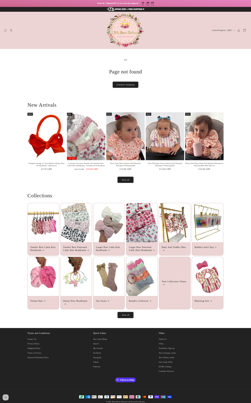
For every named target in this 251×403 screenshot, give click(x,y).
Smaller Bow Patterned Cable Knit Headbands (75, 248)
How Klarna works (166, 358)
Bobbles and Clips (204, 247)
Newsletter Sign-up (167, 348)
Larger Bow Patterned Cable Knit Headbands (140, 248)
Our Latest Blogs (100, 339)
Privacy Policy (33, 344)
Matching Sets (202, 301)
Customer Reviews (166, 371)
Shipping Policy (34, 348)
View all (125, 180)
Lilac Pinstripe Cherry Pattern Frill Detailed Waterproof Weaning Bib (165, 164)
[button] (5, 30)
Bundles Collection (139, 301)
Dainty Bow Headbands (75, 301)
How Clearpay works (167, 353)
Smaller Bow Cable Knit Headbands (42, 248)
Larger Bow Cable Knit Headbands (108, 248)
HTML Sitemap (165, 367)
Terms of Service (34, 353)
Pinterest (96, 367)
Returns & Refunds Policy (38, 358)
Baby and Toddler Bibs (174, 247)
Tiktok (96, 362)
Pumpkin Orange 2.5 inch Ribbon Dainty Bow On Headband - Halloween (47, 164)
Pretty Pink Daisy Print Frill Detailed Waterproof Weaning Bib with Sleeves (204, 164)
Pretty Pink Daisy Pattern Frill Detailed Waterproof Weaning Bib (125, 164)
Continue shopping (125, 85)
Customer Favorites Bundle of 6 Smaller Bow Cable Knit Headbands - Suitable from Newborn (86, 164)
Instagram (97, 358)
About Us (163, 339)
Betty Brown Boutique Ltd (121, 401)
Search (96, 344)
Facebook (97, 353)
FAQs (161, 344)
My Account (98, 348)
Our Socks (101, 301)
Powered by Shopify (138, 401)
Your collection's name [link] (174, 281)
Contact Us (31, 339)
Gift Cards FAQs (165, 362)
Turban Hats (36, 301)
